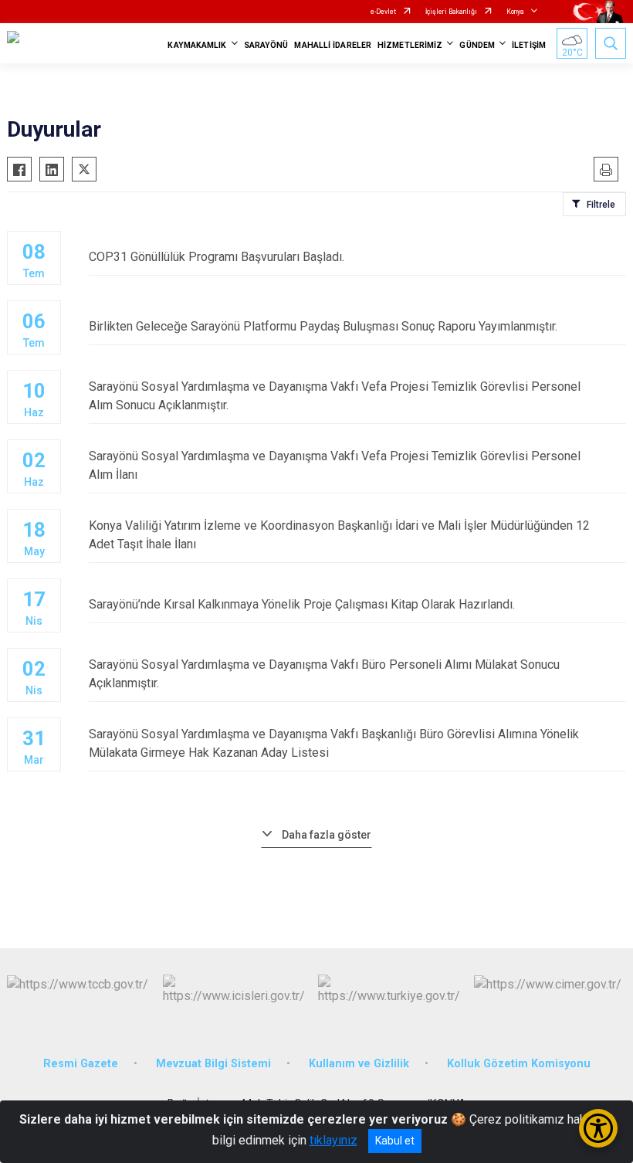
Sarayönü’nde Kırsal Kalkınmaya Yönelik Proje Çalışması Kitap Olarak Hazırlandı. (302, 604)
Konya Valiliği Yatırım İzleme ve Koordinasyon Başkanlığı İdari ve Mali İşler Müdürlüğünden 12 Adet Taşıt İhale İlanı (339, 534)
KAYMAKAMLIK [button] (197, 45)
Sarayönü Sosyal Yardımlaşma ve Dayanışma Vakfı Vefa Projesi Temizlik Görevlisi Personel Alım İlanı (335, 465)
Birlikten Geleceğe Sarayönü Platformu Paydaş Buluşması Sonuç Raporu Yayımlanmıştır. (323, 326)
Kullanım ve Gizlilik (359, 1063)
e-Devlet (383, 11)
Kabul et (395, 1140)
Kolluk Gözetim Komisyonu (519, 1063)
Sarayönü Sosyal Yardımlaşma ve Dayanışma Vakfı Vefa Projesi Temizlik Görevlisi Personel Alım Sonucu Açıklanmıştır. (335, 395)
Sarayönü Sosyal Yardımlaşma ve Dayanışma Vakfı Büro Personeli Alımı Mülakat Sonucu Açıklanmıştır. (324, 673)
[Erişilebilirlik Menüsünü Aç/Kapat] (598, 1128)
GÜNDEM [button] (477, 45)
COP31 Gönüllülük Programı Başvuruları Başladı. (216, 256)
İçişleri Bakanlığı (451, 11)
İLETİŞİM (529, 45)
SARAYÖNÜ (266, 45)
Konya (515, 11)
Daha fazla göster (326, 835)
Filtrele (601, 204)
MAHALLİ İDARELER (332, 45)
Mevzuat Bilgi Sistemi (213, 1063)
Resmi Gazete (80, 1063)
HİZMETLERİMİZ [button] (409, 45)
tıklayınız (333, 1140)
